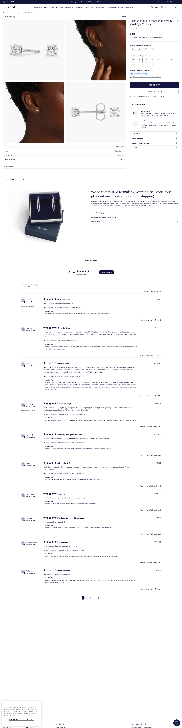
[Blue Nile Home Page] (10, 7)
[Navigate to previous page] (79, 598)
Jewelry (10, 13)
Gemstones (100, 7)
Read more (98, 372)
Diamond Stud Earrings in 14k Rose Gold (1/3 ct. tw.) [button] (69, 550)
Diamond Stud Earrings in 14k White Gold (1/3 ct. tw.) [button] (69, 414)
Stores (161, 2)
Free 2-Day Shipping (140, 77)
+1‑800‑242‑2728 (10, 2)
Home (5, 13)
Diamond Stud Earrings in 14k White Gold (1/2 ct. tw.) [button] (69, 376)
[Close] (38, 704)
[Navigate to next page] (103, 598)
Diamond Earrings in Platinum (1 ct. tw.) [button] (65, 340)
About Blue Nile (60, 724)
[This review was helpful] (155, 320)
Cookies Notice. (14, 715)
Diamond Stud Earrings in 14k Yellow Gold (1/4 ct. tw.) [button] (69, 307)
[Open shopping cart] (170, 7)
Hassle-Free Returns (154, 77)
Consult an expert (154, 91)
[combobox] (152, 291)
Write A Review (107, 272)
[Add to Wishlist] (178, 21)
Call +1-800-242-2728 (157, 97)
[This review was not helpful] (159, 320)
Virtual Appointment (173, 2)
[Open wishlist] (166, 7)
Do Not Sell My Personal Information (21, 720)
